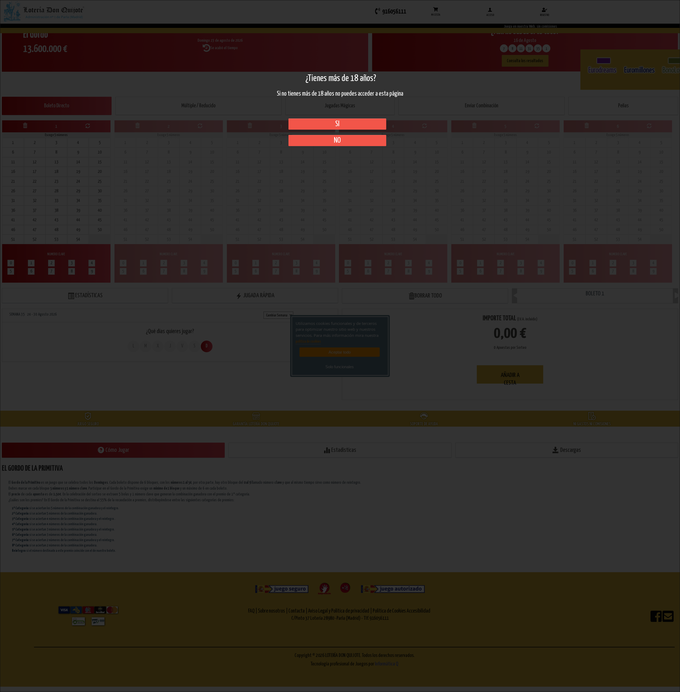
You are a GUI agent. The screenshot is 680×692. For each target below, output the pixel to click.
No (337, 140)
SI (337, 124)
